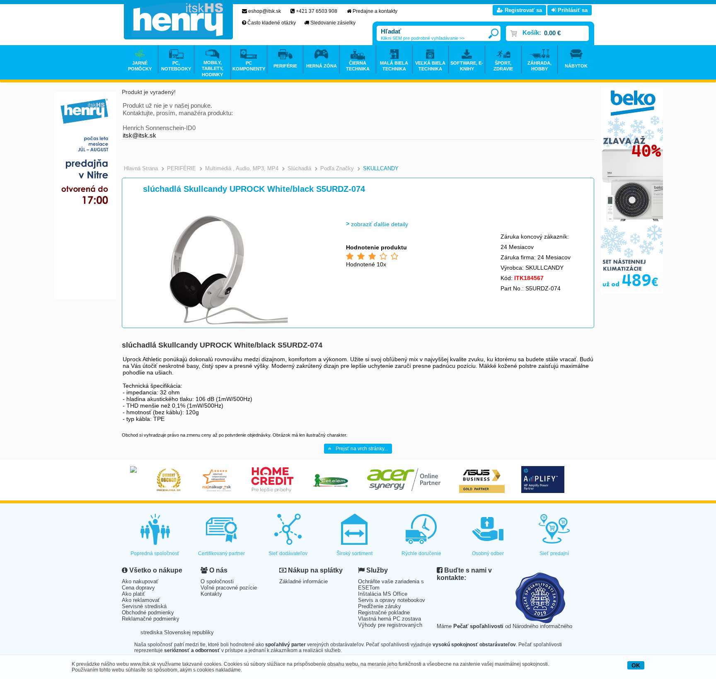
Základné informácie (303, 581)
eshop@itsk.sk (264, 11)
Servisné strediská (144, 606)
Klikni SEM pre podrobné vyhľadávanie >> (422, 38)
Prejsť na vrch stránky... (362, 449)
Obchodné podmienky (148, 612)
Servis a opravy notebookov (391, 600)
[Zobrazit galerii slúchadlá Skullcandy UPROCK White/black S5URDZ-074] (228, 326)
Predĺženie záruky (379, 606)
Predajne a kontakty (375, 11)
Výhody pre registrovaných (390, 625)
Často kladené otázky (271, 23)
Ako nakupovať (140, 581)
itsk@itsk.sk (139, 135)
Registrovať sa (522, 10)
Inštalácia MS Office (382, 594)
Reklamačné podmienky (150, 619)
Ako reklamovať (141, 600)
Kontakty (211, 594)
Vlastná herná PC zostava (389, 619)
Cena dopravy (138, 588)
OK (635, 665)
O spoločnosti (217, 581)
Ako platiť (133, 594)
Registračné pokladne (384, 612)
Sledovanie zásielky (333, 23)
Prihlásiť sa (572, 10)
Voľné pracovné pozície (229, 588)
